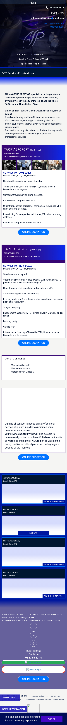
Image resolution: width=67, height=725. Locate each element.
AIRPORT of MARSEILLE (11, 478)
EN (34, 3)
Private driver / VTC (10, 481)
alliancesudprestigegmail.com (47, 18)
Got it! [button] (51, 719)
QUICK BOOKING (33, 651)
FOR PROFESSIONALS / (11, 509)
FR (30, 3)
